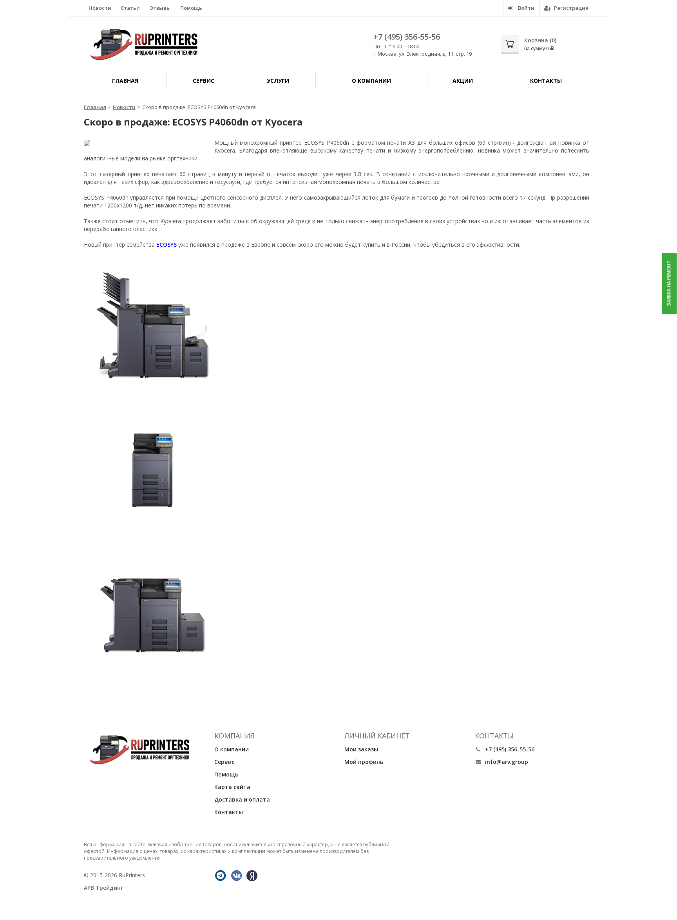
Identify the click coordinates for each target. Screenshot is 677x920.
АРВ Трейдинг (103, 887)
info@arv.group (506, 761)
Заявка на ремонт (669, 283)
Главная (125, 80)
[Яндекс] (251, 875)
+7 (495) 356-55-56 (406, 36)
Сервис (203, 80)
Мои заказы (361, 749)
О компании (371, 80)
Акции (463, 80)
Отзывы (160, 7)
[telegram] (220, 875)
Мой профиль (363, 761)
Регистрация (570, 7)
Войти (525, 7)
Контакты (546, 80)
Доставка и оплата (242, 799)
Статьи (130, 7)
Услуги (278, 80)
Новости (100, 7)
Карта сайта (232, 787)
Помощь (191, 7)
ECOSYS (166, 244)
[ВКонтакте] (236, 875)
